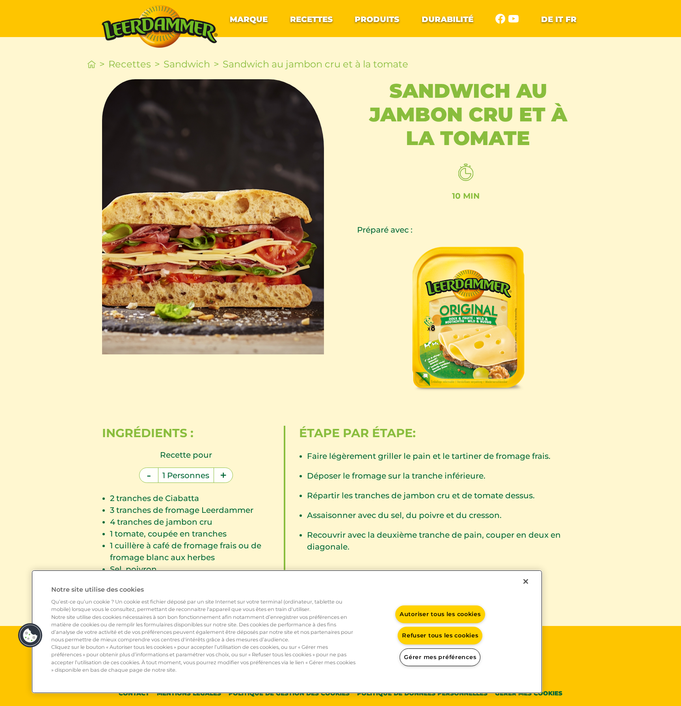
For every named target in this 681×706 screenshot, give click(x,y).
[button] (30, 635)
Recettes (311, 19)
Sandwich (187, 64)
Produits (377, 19)
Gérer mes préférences (440, 657)
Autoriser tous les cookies (440, 613)
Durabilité (447, 19)
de (547, 19)
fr (571, 19)
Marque (249, 19)
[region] (287, 631)
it (559, 19)
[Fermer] (525, 581)
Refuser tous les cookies (440, 635)
